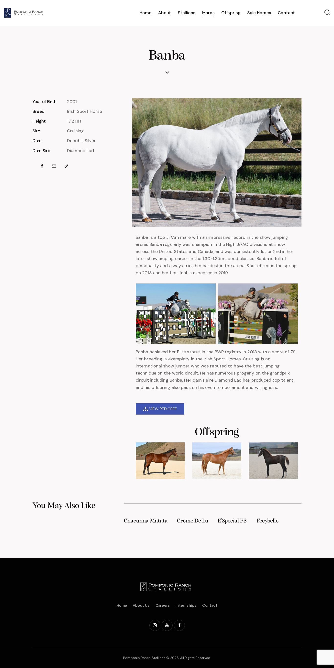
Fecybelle (267, 521)
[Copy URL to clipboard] (66, 166)
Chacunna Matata (146, 521)
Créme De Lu (192, 521)
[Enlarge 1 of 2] (209, 289)
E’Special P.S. (232, 521)
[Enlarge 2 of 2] (291, 289)
